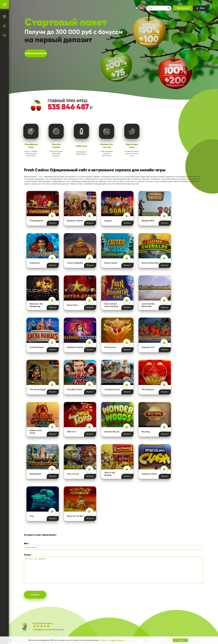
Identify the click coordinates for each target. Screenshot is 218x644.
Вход (202, 8)
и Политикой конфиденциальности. (112, 640)
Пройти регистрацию (36, 53)
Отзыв (27, 555)
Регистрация (183, 8)
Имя (26, 544)
